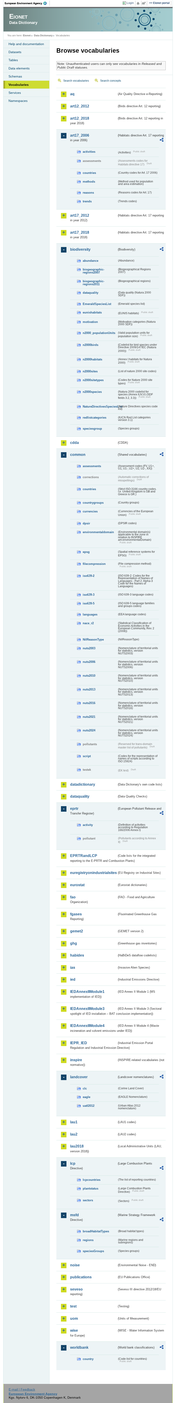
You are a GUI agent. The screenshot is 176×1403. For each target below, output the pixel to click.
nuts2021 (89, 717)
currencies (90, 511)
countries (89, 173)
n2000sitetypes (93, 380)
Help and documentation (26, 44)
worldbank (79, 1347)
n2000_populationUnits (99, 333)
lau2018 (77, 1146)
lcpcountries (91, 1180)
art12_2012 (79, 106)
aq (72, 94)
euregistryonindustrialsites (93, 873)
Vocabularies (18, 84)
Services (14, 93)
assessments (92, 466)
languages (90, 614)
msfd (74, 1215)
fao (73, 897)
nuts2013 (89, 689)
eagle (86, 1097)
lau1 (73, 1122)
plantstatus (90, 1188)
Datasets (14, 52)
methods (89, 181)
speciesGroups (93, 1251)
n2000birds (90, 345)
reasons (88, 192)
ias (72, 967)
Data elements (19, 68)
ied (72, 979)
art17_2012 (79, 215)
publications (81, 1277)
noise (75, 1265)
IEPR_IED (78, 1043)
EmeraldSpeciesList (97, 304)
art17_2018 (79, 232)
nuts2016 (89, 703)
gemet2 (76, 931)
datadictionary (82, 784)
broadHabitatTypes (96, 1231)
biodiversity (80, 249)
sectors (88, 1200)
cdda (74, 443)
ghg (73, 943)
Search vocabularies (76, 80)
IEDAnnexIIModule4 (87, 1026)
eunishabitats (92, 312)
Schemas (15, 76)
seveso (76, 1289)
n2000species (92, 392)
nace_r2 (88, 623)
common (77, 455)
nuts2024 (89, 730)
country (88, 1359)
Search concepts (110, 80)
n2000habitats (92, 359)
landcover (79, 1077)
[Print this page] (138, 3)
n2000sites (90, 371)
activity (88, 825)
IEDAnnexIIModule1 (87, 992)
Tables (13, 60)
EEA (27, 3)
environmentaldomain (98, 532)
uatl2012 (88, 1105)
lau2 (73, 1134)
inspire (76, 1060)
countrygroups (93, 502)
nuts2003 (89, 648)
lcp (72, 1163)
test (73, 1306)
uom (74, 1318)
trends (87, 201)
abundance (90, 260)
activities (89, 151)
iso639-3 (88, 594)
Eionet (27, 35)
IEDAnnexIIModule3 (87, 1009)
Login (130, 3)
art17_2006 (79, 135)
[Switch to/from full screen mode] (144, 3)
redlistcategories (94, 417)
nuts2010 (89, 675)
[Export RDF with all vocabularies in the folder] (161, 140)
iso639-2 (88, 576)
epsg (86, 552)
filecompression (94, 564)
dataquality (90, 292)
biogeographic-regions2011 (93, 282)
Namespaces (18, 101)
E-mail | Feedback (22, 1389)
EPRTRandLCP (83, 856)
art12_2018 (79, 118)
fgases (76, 914)
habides (77, 955)
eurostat (77, 885)
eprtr (74, 809)
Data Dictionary (43, 35)
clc (85, 1088)
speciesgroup (92, 428)
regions (88, 1240)
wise (74, 1330)
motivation (90, 322)
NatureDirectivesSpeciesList (100, 406)
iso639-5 (88, 603)
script (87, 756)
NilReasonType (93, 639)
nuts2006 (89, 662)
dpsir (86, 523)
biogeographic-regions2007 (93, 271)
